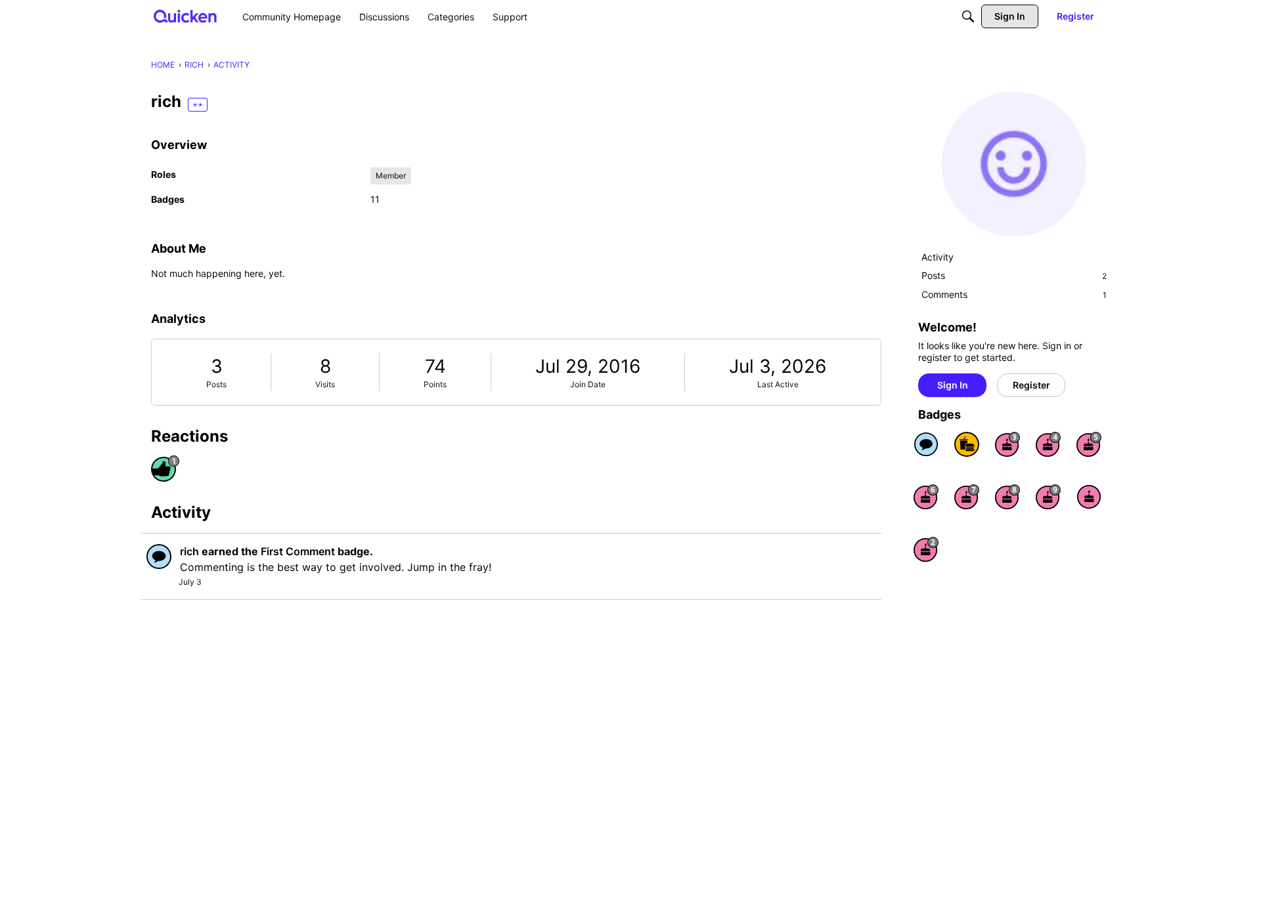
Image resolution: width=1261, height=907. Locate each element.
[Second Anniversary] (926, 549)
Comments (1014, 294)
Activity (937, 257)
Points (435, 384)
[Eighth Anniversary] (1007, 496)
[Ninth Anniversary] (1048, 496)
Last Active (778, 384)
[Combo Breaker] (966, 444)
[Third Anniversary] (1007, 444)
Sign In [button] (952, 384)
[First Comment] (926, 444)
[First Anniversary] (1088, 496)
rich (189, 551)
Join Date (588, 384)
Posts (216, 384)
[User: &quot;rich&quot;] (159, 556)
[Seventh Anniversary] (966, 496)
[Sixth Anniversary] (926, 496)
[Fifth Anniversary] (1088, 444)
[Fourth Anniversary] (1048, 444)
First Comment (298, 551)
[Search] (968, 16)
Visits (325, 384)
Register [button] (1031, 384)
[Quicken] (185, 16)
